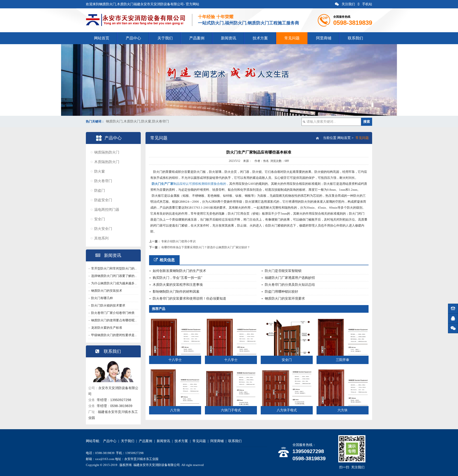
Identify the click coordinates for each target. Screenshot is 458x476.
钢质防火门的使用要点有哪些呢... (114, 320)
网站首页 (101, 38)
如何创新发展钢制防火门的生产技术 (179, 271)
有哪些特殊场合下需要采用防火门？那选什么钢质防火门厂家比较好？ (205, 247)
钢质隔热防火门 (106, 152)
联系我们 (355, 38)
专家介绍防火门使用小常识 (178, 241)
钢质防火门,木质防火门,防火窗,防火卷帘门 (137, 121)
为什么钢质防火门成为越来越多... (114, 283)
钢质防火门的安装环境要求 (285, 298)
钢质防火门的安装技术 (106, 290)
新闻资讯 (228, 38)
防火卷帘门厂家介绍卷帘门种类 (113, 313)
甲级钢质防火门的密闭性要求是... (114, 335)
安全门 (99, 219)
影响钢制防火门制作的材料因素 (176, 291)
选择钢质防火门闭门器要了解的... (114, 276)
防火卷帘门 (103, 181)
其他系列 (101, 238)
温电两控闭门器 (106, 210)
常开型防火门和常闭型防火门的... (114, 268)
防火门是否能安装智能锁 (283, 271)
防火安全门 (103, 229)
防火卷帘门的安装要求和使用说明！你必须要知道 (189, 298)
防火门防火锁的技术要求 (108, 305)
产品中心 (133, 38)
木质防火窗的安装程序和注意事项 (178, 284)
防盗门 (99, 190)
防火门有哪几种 (102, 298)
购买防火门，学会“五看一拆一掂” (177, 278)
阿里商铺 (323, 38)
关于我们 (165, 38)
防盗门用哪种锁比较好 (281, 291)
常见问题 (292, 38)
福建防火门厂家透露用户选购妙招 (290, 278)
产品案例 (196, 38)
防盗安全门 (103, 200)
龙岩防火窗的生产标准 (106, 327)
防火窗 (99, 171)
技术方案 (260, 38)
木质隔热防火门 (106, 162)
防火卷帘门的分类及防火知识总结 (290, 284)
